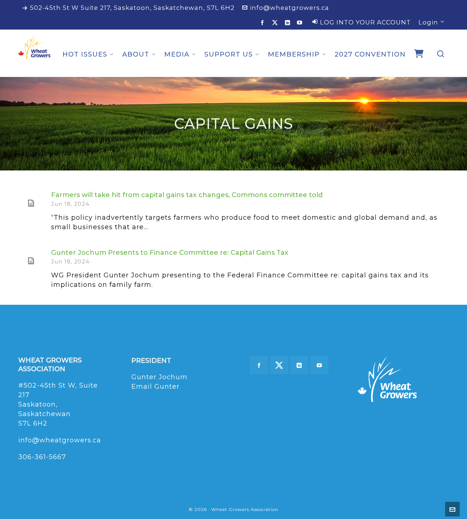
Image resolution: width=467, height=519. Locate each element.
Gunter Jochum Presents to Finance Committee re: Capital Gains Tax (169, 253)
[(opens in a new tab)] (31, 203)
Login (428, 22)
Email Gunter (155, 386)
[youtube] (301, 22)
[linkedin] (289, 22)
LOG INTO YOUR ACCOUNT (365, 22)
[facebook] (263, 22)
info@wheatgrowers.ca (289, 7)
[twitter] (276, 22)
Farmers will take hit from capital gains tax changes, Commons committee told (187, 195)
